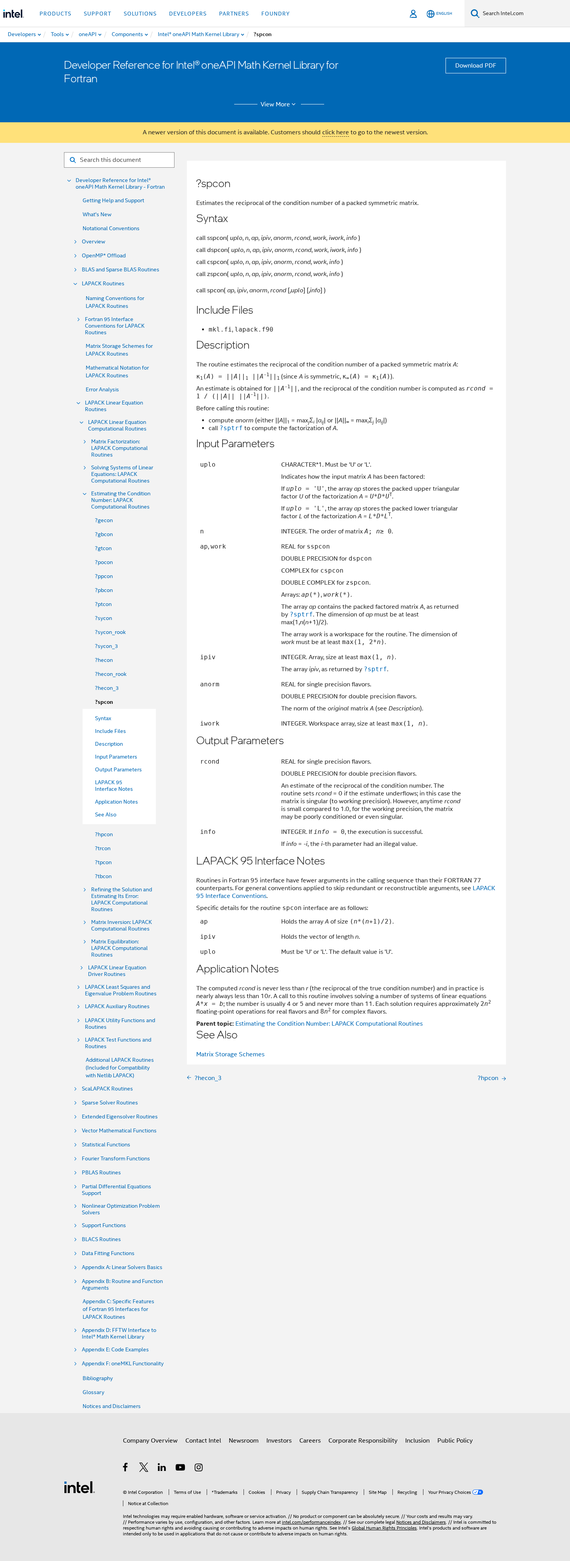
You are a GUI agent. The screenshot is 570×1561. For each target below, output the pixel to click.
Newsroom (244, 1441)
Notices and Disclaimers (112, 1406)
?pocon (104, 562)
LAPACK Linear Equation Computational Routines (117, 425)
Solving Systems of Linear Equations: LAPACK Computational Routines (122, 474)
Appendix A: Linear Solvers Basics (122, 1267)
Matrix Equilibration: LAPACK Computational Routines (119, 948)
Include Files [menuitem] (110, 731)
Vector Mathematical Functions (119, 1130)
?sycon (103, 618)
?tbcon (103, 876)
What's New (97, 214)
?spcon (104, 702)
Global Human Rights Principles (384, 1528)
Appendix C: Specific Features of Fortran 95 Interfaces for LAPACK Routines (118, 1309)
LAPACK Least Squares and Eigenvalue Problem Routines (121, 990)
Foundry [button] (275, 13)
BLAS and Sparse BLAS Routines (120, 269)
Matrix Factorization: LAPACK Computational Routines (119, 448)
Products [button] (55, 13)
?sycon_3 (106, 645)
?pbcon (104, 590)
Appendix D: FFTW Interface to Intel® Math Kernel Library (119, 1333)
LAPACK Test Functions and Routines (118, 1043)
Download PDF (475, 65)
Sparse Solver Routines (110, 1102)
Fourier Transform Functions (116, 1158)
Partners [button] (234, 13)
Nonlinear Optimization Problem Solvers (121, 1209)
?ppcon (104, 576)
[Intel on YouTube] (181, 1469)
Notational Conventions (111, 228)
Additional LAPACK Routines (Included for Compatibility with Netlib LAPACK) (120, 1067)
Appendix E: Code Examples (115, 1349)
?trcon (103, 848)
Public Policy (455, 1441)
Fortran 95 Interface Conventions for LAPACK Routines (115, 326)
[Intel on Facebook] (126, 1469)
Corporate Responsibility (362, 1441)
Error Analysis (102, 389)
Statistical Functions (106, 1144)
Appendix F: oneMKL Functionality (123, 1363)
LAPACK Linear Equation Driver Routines (117, 971)
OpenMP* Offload (104, 255)
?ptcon (103, 604)
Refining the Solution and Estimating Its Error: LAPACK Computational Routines (121, 899)
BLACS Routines (101, 1239)
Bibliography (98, 1378)
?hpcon (104, 834)
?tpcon (103, 862)
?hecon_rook (110, 673)
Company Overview (150, 1441)
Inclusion (417, 1441)
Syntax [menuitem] (103, 718)
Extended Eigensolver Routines (120, 1116)
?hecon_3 (107, 687)
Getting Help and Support (113, 200)
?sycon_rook (110, 632)
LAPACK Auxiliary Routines (117, 1006)
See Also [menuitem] (105, 814)
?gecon (104, 520)
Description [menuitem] (109, 743)
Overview (93, 241)
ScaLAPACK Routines (107, 1088)
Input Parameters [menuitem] (116, 756)
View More (275, 104)
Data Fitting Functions (108, 1253)
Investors (279, 1441)
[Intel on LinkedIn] (162, 1469)
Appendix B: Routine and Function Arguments (122, 1284)
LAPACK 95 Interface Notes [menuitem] (114, 785)
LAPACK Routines (103, 283)
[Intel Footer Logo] (79, 1487)
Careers (310, 1441)
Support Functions (104, 1225)
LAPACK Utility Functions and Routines (120, 1023)
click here (335, 132)
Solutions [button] (140, 13)
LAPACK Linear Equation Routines (114, 406)
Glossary (93, 1392)
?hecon (104, 659)
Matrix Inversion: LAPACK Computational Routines (121, 925)
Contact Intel (203, 1441)
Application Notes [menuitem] (116, 801)
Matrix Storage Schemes (230, 1054)
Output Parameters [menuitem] (118, 769)
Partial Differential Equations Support (116, 1189)
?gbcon (104, 534)
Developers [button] (188, 13)
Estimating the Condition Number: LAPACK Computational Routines (120, 500)
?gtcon (103, 548)
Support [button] (97, 13)
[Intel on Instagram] (199, 1469)
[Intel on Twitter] (144, 1469)
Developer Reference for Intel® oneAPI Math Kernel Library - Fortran (120, 183)
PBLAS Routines (101, 1172)
